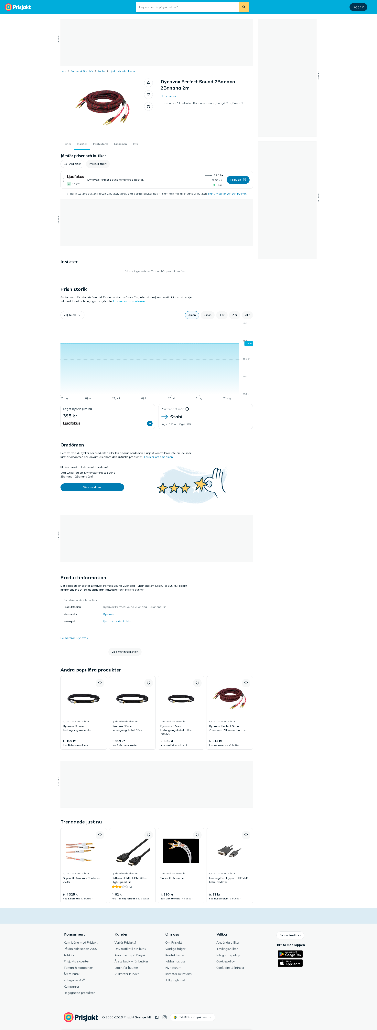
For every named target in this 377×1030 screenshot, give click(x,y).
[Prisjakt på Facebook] (156, 1017)
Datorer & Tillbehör (81, 71)
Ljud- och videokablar (123, 71)
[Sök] (244, 7)
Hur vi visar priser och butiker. (227, 193)
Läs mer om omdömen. (159, 457)
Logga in (358, 7)
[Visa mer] (64, 180)
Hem (63, 71)
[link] (83, 713)
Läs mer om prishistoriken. (130, 301)
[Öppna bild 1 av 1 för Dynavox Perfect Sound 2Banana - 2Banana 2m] (102, 108)
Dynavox (108, 614)
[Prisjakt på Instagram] (164, 1017)
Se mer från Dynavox (74, 638)
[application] (156, 361)
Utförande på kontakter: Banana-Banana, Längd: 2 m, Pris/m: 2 (202, 103)
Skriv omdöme (170, 96)
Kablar (101, 71)
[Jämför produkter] (148, 106)
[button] (148, 83)
